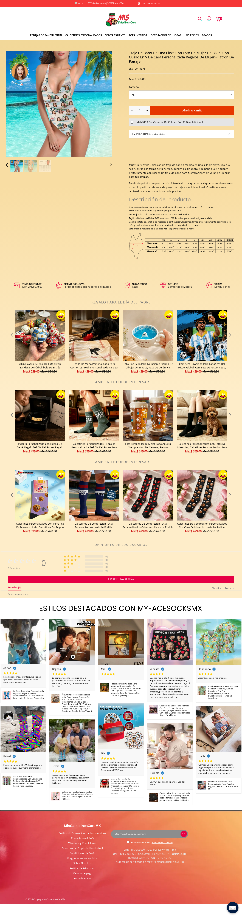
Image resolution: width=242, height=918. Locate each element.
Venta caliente (115, 35)
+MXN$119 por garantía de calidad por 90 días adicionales (170, 122)
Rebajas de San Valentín (46, 35)
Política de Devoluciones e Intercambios (82, 833)
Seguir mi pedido (151, 3)
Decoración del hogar (166, 35)
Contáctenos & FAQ (82, 838)
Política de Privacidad (82, 868)
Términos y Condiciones (82, 843)
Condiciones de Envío (82, 853)
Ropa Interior (138, 35)
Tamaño (134, 87)
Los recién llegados (198, 35)
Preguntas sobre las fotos (82, 858)
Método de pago (82, 873)
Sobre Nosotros (82, 863)
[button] (14, 103)
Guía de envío (82, 878)
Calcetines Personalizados (83, 35)
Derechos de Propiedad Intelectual (82, 848)
